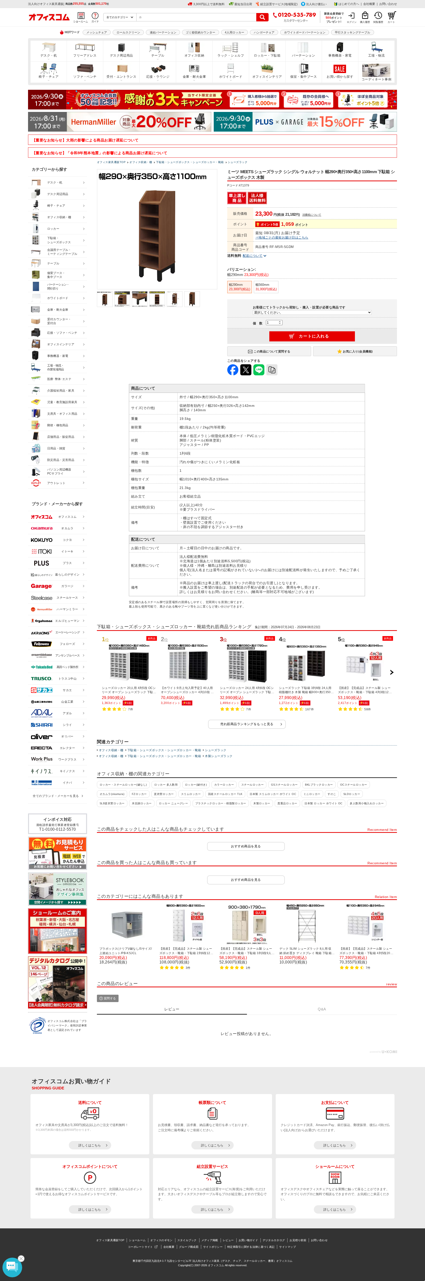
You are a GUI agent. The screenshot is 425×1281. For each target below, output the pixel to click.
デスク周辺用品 (121, 55)
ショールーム (137, 1240)
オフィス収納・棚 (111, 750)
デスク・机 (48, 55)
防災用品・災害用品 (60, 460)
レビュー (228, 1240)
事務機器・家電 (339, 55)
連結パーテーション (163, 32)
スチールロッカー (252, 784)
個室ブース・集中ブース (56, 275)
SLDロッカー (351, 794)
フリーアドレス (84, 55)
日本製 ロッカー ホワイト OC (323, 803)
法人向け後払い (316, 4)
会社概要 (369, 4)
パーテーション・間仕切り (58, 286)
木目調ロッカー (142, 803)
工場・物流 (376, 55)
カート (391, 22)
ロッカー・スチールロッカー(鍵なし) (123, 784)
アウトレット (56, 483)
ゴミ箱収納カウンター (200, 32)
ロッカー (53, 228)
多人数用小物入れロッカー (367, 803)
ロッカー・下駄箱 (267, 55)
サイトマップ (287, 1246)
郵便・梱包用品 (57, 425)
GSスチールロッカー (284, 784)
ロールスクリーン (128, 32)
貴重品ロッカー (287, 803)
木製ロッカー (261, 803)
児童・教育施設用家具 (62, 402)
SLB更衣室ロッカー (112, 803)
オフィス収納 (194, 55)
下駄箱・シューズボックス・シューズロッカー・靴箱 (164, 750)
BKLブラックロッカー (319, 784)
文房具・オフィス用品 (62, 413)
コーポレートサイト (140, 1246)
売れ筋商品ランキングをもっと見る (246, 724)
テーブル (158, 55)
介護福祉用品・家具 (60, 390)
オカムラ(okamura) (112, 794)
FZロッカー (139, 794)
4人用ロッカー (234, 32)
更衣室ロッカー (164, 794)
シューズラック (215, 750)
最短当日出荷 (243, 4)
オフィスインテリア (267, 76)
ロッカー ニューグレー (173, 803)
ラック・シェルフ (230, 55)
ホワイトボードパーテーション (304, 32)
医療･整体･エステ (59, 379)
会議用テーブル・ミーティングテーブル (62, 252)
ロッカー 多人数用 (166, 784)
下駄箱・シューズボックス (59, 240)
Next (392, 672)
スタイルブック (187, 1240)
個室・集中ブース (303, 76)
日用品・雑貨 (56, 448)
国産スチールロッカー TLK (225, 794)
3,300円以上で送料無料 (209, 4)
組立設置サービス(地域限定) (279, 4)
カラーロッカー (224, 784)
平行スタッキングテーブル (352, 32)
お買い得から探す (340, 76)
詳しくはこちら (89, 1145)
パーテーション (303, 55)
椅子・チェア (49, 76)
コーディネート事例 (376, 79)
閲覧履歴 (378, 22)
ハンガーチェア (264, 32)
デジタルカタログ (274, 1240)
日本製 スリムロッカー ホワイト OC (273, 794)
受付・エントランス (121, 76)
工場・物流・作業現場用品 (55, 367)
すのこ (332, 794)
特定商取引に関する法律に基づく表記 (250, 1246)
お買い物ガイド (248, 1240)
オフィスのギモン (161, 1240)
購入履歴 (365, 22)
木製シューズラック (218, 756)
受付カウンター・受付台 (59, 321)
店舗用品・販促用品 (60, 437)
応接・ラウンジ (157, 76)
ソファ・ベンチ (84, 76)
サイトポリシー (213, 1246)
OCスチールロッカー (353, 784)
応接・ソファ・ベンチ (62, 333)
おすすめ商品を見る (246, 846)
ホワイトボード (230, 76)
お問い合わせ (388, 4)
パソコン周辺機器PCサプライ (59, 471)
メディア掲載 (209, 1240)
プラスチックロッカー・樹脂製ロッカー (220, 803)
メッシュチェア (96, 32)
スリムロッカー (191, 794)
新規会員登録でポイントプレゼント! (334, 17)
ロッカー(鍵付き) (196, 784)
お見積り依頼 (297, 1240)
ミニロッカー (312, 794)
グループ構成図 (188, 1246)
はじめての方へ (348, 4)
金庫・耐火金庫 (194, 76)
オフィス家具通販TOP (110, 1240)
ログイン (352, 22)
